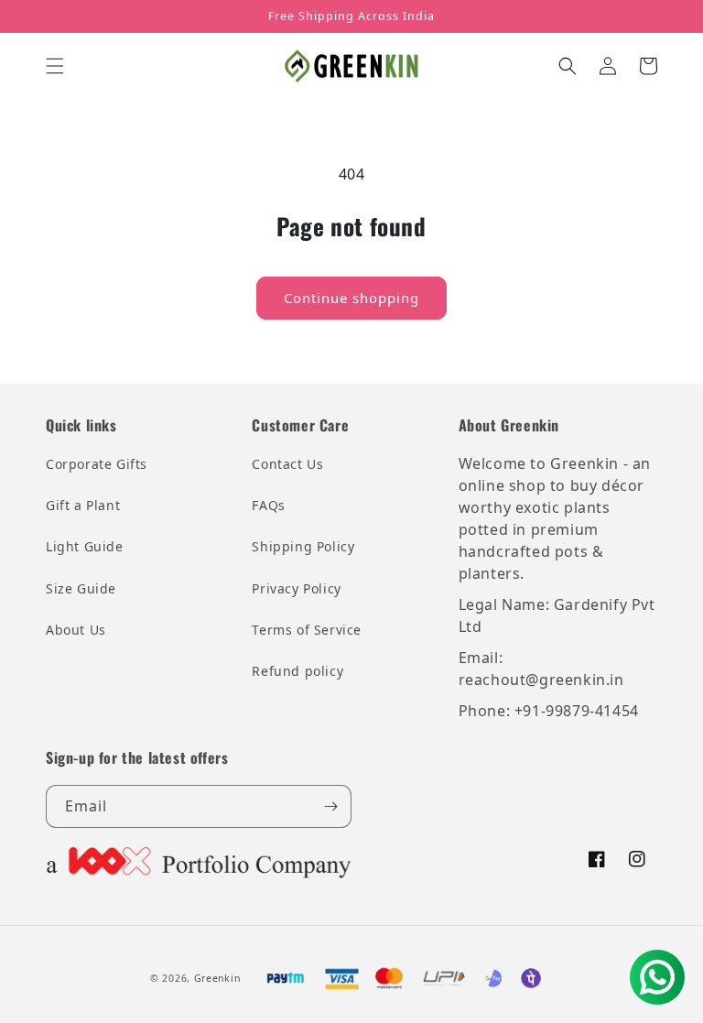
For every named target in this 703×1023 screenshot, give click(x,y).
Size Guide (81, 588)
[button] (55, 66)
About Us (76, 629)
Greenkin (217, 978)
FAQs (268, 505)
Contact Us (287, 464)
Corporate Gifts (96, 464)
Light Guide (85, 546)
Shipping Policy (303, 546)
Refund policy (297, 671)
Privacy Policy (296, 588)
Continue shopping (351, 297)
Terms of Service (307, 629)
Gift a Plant (83, 505)
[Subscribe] (330, 806)
